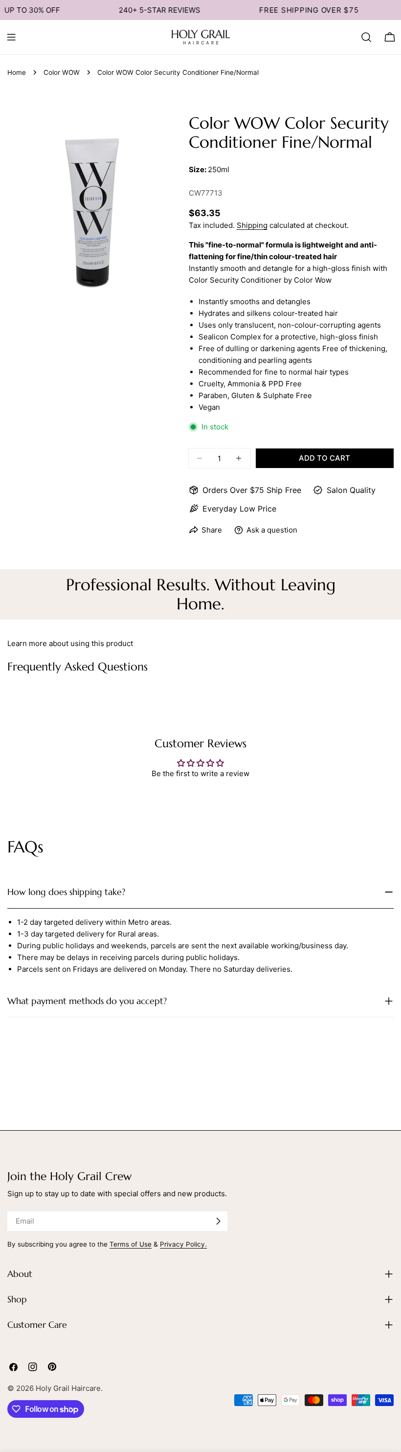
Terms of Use (131, 1244)
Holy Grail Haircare (68, 1388)
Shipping (252, 225)
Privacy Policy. (183, 1244)
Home (16, 72)
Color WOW (62, 72)
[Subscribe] (218, 1221)
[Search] (366, 37)
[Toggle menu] (11, 37)
